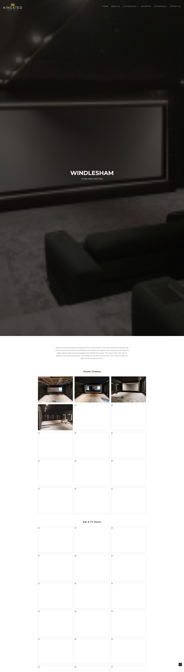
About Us (115, 6)
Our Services (129, 6)
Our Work (146, 6)
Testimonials (160, 6)
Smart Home (98, 179)
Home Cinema (88, 179)
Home (105, 6)
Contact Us (175, 6)
